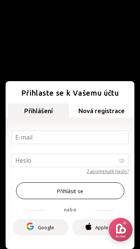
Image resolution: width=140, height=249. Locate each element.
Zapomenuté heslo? (108, 171)
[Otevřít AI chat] (121, 230)
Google (46, 227)
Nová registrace (101, 110)
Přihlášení (38, 110)
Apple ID (104, 227)
